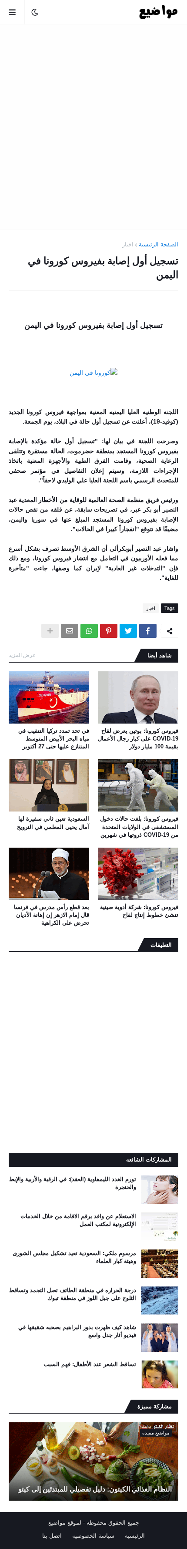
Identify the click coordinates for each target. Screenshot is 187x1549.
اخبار (128, 244)
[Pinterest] (108, 631)
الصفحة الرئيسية (158, 244)
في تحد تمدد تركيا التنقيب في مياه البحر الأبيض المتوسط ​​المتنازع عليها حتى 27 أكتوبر (53, 738)
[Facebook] (148, 631)
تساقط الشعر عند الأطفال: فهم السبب (89, 1364)
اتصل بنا (52, 1535)
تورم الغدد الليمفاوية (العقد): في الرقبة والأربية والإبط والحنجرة (72, 1183)
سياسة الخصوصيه (93, 1535)
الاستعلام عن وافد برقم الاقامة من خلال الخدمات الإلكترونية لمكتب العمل (78, 1220)
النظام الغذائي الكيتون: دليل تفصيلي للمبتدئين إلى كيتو (95, 1489)
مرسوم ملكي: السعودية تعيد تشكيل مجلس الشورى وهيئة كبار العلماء (74, 1257)
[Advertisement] (93, 126)
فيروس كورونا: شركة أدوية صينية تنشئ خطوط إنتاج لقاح (139, 911)
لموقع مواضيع (64, 1522)
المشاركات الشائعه (149, 1159)
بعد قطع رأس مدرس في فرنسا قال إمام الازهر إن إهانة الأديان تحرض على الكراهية (51, 915)
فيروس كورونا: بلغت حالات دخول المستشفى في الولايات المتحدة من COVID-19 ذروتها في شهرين (139, 826)
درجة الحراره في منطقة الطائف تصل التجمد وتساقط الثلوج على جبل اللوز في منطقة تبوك (72, 1294)
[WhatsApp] (89, 631)
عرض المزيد (22, 655)
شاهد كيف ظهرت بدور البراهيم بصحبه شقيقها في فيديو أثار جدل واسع (77, 1331)
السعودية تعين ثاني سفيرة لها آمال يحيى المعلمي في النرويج (53, 822)
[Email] (69, 631)
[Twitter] (128, 631)
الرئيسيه (135, 1535)
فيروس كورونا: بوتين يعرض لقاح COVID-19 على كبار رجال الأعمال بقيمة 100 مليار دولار (138, 738)
